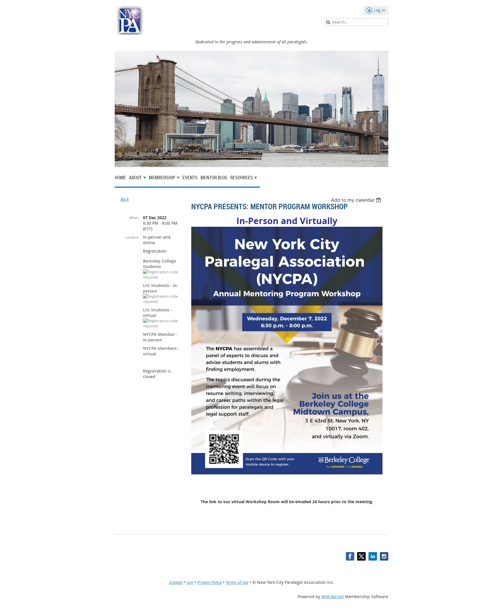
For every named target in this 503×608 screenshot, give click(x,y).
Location (132, 237)
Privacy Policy (209, 582)
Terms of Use (237, 582)
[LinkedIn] (373, 556)
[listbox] (356, 199)
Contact (176, 582)
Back (125, 199)
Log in (379, 10)
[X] (361, 556)
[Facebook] (350, 556)
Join (190, 582)
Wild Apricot (332, 596)
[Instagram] (384, 556)
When (134, 217)
